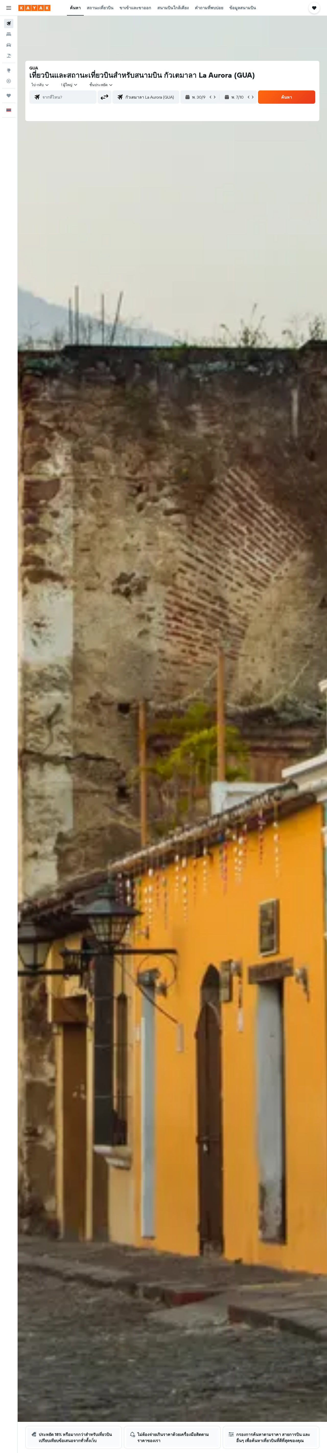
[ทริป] (8, 95)
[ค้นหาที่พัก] (8, 34)
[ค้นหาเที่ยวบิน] (8, 23)
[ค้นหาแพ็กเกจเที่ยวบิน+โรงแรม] (8, 56)
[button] (8, 8)
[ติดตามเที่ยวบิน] (8, 81)
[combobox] (40, 84)
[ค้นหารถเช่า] (8, 45)
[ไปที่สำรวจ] (8, 70)
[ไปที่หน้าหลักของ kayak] (34, 8)
